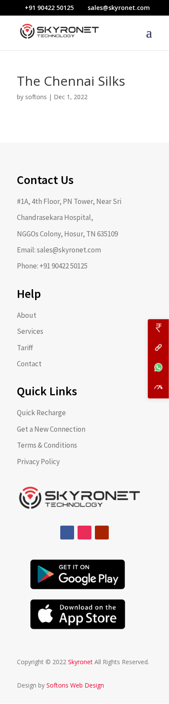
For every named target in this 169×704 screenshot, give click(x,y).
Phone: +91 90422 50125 (52, 266)
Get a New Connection (51, 429)
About (26, 315)
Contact (29, 363)
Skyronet (81, 662)
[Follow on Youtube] (102, 532)
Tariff (25, 347)
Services (30, 331)
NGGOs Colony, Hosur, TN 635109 (67, 234)
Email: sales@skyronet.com (59, 250)
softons (36, 97)
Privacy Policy (38, 461)
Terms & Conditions (47, 445)
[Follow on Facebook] (67, 532)
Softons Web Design (75, 685)
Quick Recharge (41, 412)
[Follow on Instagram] (84, 532)
